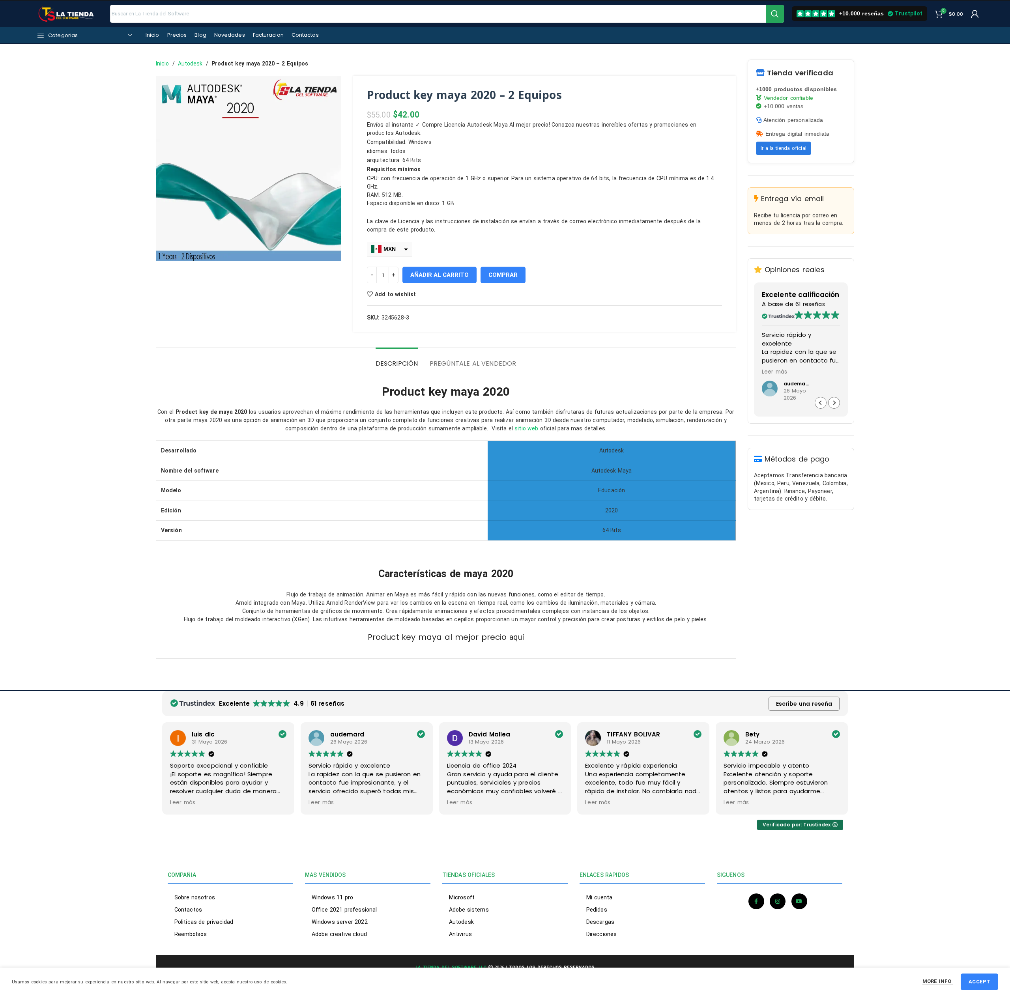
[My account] (975, 14)
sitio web (526, 428)
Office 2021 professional (344, 909)
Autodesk (190, 63)
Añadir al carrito (439, 274)
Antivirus (460, 934)
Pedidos (596, 909)
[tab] (397, 360)
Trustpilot (908, 13)
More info (937, 981)
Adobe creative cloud (339, 934)
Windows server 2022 (340, 922)
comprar (503, 274)
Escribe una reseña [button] (804, 704)
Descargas (600, 922)
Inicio (162, 63)
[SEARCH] (775, 14)
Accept (979, 982)
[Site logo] (66, 13)
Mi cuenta (599, 897)
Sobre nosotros (194, 897)
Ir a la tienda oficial (783, 148)
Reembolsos (190, 934)
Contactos (188, 909)
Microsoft (462, 897)
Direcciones (601, 934)
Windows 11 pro (332, 897)
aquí (516, 637)
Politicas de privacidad (203, 922)
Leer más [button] (774, 372)
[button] (834, 403)
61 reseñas (810, 304)
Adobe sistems (469, 909)
